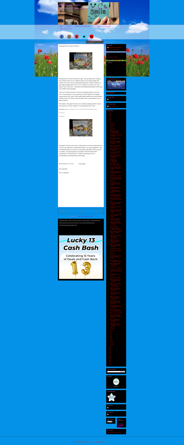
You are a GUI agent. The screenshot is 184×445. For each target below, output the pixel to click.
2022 (110, 121)
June (111, 334)
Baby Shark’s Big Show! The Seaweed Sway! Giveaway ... (115, 280)
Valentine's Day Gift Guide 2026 (82, 26)
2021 (110, 346)
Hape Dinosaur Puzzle (115, 277)
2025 (110, 115)
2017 (110, 354)
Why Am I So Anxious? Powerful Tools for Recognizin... (115, 320)
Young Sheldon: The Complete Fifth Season (115, 261)
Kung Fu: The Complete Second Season (115, 146)
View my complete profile (113, 49)
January (112, 344)
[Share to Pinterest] (84, 164)
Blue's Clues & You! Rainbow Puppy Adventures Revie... (115, 132)
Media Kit (68, 26)
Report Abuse (111, 92)
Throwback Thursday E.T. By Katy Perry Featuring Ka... (116, 271)
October (112, 126)
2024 (110, 117)
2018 (110, 352)
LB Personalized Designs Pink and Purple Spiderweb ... (115, 156)
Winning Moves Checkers (115, 175)
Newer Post (63, 211)
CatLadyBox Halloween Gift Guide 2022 (115, 188)
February (112, 342)
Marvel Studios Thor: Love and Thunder (114, 164)
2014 (110, 360)
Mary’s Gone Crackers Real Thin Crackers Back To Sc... (115, 293)
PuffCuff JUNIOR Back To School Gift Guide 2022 (115, 178)
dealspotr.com (116, 386)
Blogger (105, 442)
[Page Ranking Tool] (109, 422)
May (111, 336)
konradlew (91, 442)
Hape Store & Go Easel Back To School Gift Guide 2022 (115, 245)
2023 (110, 119)
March (111, 340)
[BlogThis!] (80, 164)
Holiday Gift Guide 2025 (65, 29)
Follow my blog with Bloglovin (113, 432)
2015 (110, 358)
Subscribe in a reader (112, 57)
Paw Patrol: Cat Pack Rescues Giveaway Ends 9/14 (115, 325)
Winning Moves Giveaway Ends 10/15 (115, 135)
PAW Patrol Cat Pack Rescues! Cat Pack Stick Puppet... (114, 241)
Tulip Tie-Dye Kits (114, 226)
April (111, 338)
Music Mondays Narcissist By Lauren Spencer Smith (116, 257)
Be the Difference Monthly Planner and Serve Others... (116, 232)
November (112, 124)
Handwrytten (113, 328)
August (111, 330)
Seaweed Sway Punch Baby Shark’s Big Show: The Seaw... (116, 223)
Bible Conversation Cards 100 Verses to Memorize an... (115, 237)
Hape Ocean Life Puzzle (115, 267)
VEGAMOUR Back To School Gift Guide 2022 (115, 228)
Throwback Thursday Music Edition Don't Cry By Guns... (115, 172)
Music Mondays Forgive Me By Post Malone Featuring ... (115, 302)
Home (61, 26)
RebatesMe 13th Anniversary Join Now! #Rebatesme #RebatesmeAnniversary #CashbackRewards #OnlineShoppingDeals (79, 223)
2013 (110, 362)
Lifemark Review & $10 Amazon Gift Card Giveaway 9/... (115, 264)
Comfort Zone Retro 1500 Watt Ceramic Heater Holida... (115, 211)
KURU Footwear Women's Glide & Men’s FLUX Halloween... (116, 203)
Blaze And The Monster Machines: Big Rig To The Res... (115, 142)
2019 (110, 350)
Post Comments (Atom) (85, 216)
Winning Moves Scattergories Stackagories (113, 161)
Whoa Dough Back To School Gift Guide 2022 (115, 310)
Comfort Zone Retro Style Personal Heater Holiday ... (115, 215)
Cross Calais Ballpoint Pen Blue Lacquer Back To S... (115, 199)
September (112, 128)
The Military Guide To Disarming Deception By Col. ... (115, 191)
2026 (110, 113)
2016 (110, 356)
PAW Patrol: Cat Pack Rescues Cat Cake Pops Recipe (114, 298)
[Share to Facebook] (83, 164)
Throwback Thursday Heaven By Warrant (115, 219)
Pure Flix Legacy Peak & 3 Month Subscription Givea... (115, 168)
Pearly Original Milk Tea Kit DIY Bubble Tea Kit (115, 195)
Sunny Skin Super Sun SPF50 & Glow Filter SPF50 (115, 184)
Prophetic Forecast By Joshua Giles (115, 152)
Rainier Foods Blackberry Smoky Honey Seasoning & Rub (115, 285)
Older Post (99, 211)
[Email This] (79, 164)
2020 (110, 348)
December (112, 123)
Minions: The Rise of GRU (116, 312)
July (111, 332)
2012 (110, 364)
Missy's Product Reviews (69, 5)
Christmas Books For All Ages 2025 (102, 26)
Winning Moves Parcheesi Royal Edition (116, 149)
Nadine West (113, 180)
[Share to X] (82, 164)
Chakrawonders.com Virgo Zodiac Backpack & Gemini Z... (115, 306)
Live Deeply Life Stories (115, 248)
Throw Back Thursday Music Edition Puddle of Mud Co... (115, 316)
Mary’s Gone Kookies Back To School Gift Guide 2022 (115, 289)
